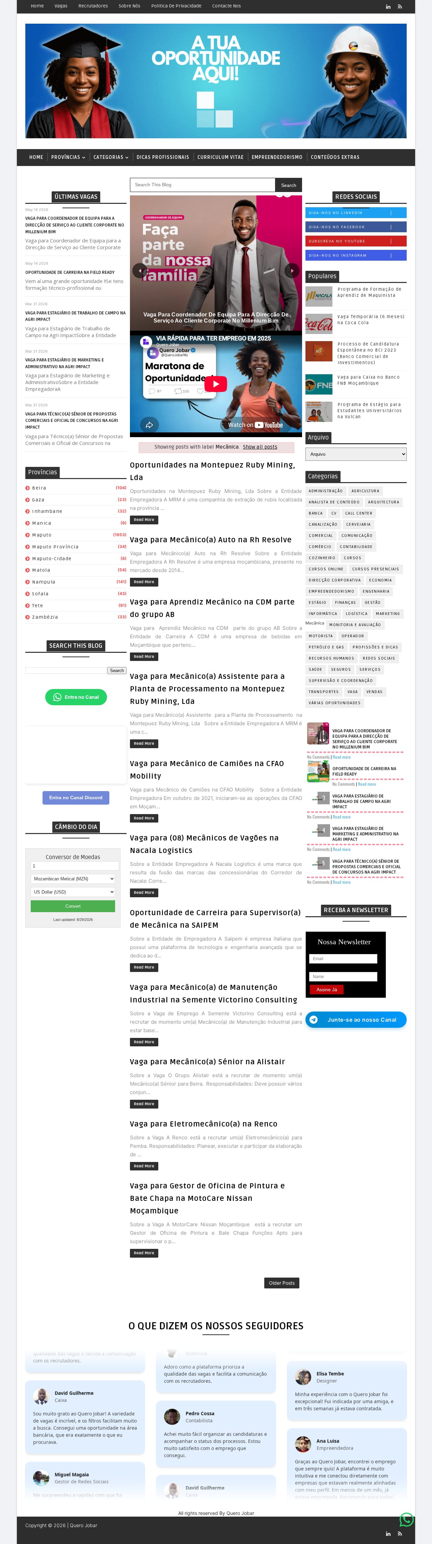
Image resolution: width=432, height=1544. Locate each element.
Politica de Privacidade (176, 6)
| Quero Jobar (81, 1525)
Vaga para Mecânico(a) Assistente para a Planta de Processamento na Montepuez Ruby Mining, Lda (207, 689)
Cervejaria (358, 524)
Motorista (321, 636)
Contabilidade (356, 546)
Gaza (38, 500)
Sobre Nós (129, 6)
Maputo (42, 535)
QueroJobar (134, 1534)
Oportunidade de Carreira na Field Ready (69, 272)
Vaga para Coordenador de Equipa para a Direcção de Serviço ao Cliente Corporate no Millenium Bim (74, 225)
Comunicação (357, 535)
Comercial (321, 535)
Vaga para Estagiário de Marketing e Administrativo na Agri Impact (365, 834)
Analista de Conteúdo (334, 502)
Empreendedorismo (277, 157)
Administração (326, 491)
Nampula (44, 582)
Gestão (373, 602)
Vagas (61, 6)
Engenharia (376, 591)
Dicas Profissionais (163, 157)
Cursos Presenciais (376, 569)
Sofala (40, 594)
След (292, 270)
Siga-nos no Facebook (337, 227)
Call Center (359, 513)
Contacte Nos (226, 6)
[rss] (400, 7)
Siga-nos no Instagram (338, 255)
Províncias (65, 157)
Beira (39, 488)
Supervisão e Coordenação (341, 680)
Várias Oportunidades (335, 703)
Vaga (353, 691)
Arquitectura (383, 502)
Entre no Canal (82, 697)
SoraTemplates (68, 1534)
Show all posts (260, 447)
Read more (342, 757)
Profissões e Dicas (375, 647)
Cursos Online (326, 569)
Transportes (324, 691)
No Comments (318, 757)
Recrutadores (93, 6)
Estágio (318, 602)
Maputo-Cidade (52, 559)
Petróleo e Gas (326, 647)
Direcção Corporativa (335, 580)
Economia (380, 580)
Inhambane (47, 511)
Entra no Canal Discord (76, 797)
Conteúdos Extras (335, 157)
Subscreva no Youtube (337, 241)
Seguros (341, 669)
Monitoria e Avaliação (355, 624)
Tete (37, 606)
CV (334, 513)
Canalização (323, 524)
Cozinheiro (322, 558)
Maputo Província (55, 547)
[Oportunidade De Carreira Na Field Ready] (216, 262)
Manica (41, 523)
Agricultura (366, 491)
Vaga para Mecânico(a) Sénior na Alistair (207, 1062)
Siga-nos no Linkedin (336, 213)
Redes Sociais (379, 658)
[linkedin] (388, 7)
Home (37, 6)
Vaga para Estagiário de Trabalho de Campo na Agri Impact (361, 801)
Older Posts (282, 1283)
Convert (73, 906)
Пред (139, 270)
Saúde (316, 669)
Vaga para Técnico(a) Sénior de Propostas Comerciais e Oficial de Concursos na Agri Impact (71, 420)
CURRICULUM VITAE (220, 157)
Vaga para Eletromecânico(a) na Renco (204, 1124)
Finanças (345, 602)
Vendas (375, 691)
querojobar (162, 1534)
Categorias (108, 157)
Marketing (388, 613)
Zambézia (45, 617)
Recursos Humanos (331, 658)
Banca (316, 513)
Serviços (370, 669)
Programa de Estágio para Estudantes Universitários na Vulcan (370, 411)
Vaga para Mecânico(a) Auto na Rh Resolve (211, 540)
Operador (353, 636)
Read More (144, 519)
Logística (357, 613)
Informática (323, 613)
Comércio (320, 546)
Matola (41, 570)
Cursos (352, 558)
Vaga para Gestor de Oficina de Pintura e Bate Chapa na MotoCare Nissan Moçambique (207, 1198)
